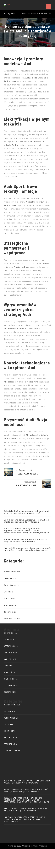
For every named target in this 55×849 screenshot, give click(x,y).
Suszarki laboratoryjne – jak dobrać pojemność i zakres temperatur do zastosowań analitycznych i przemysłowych (26, 530)
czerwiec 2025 (11, 692)
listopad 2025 (11, 685)
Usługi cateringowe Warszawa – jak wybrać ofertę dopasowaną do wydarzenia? (26, 520)
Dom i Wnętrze (11, 585)
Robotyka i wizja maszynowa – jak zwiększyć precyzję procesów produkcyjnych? (26, 512)
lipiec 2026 (9, 640)
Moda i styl (9, 598)
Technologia (10, 612)
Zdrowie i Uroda (12, 618)
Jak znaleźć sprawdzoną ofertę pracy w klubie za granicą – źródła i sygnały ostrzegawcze (27, 549)
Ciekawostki (10, 578)
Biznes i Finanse (12, 571)
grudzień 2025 (11, 679)
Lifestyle (8, 591)
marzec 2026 (10, 659)
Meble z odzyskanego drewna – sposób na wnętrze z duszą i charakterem (26, 540)
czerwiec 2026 (11, 646)
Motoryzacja (10, 605)
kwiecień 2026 (10, 653)
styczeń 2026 (10, 672)
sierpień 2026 (10, 633)
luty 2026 (9, 666)
